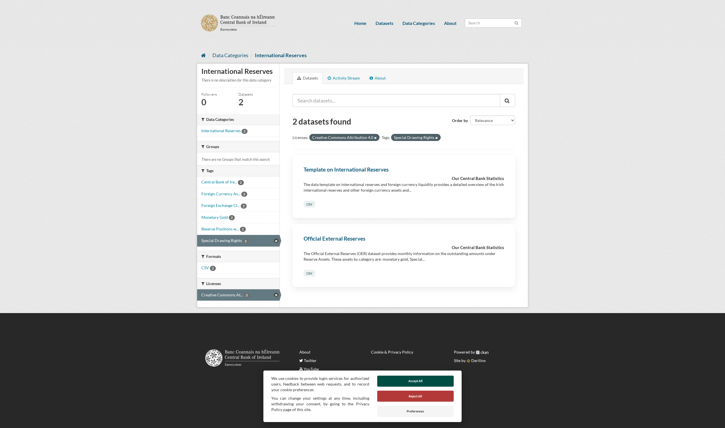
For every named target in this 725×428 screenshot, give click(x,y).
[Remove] (375, 138)
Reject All (415, 396)
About (450, 23)
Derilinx (478, 360)
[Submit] (516, 22)
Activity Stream (346, 78)
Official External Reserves (334, 238)
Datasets (384, 23)
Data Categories (418, 23)
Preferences (415, 411)
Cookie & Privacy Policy (392, 352)
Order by (460, 120)
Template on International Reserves (346, 169)
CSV (309, 204)
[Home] (203, 55)
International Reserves (281, 55)
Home (360, 23)
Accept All (415, 381)
